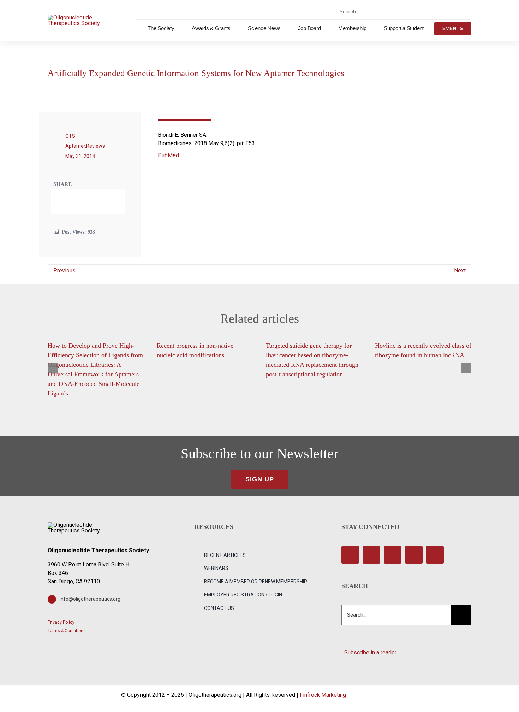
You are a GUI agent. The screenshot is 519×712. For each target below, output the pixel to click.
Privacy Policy (61, 622)
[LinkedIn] (94, 202)
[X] (82, 202)
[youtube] (447, 11)
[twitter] (422, 11)
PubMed (168, 155)
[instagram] (435, 11)
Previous (64, 270)
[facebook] (410, 11)
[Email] (106, 202)
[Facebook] (70, 202)
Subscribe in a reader (368, 652)
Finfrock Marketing (323, 695)
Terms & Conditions (67, 630)
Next (460, 270)
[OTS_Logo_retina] (74, 17)
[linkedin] (459, 11)
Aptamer (75, 146)
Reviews (95, 146)
